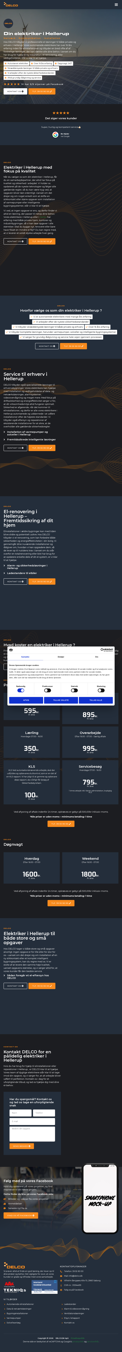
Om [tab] (96, 657)
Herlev (43, 217)
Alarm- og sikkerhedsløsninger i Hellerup (27, 567)
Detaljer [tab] (61, 657)
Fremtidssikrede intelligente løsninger (31, 439)
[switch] (47, 690)
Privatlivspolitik (77, 1338)
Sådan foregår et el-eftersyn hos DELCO (28, 976)
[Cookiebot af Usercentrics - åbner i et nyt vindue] (102, 650)
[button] (116, 4)
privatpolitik (78, 1341)
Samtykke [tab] (25, 657)
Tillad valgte (61, 700)
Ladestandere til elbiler (22, 573)
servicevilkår (93, 1341)
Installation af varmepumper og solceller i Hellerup (27, 433)
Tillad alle (96, 700)
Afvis (26, 700)
